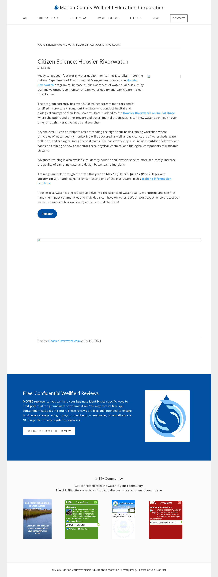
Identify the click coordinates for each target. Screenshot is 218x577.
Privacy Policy (129, 570)
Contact (161, 570)
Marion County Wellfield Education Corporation (112, 7)
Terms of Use (147, 570)
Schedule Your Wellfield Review (49, 431)
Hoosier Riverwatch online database (149, 113)
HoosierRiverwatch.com (64, 341)
